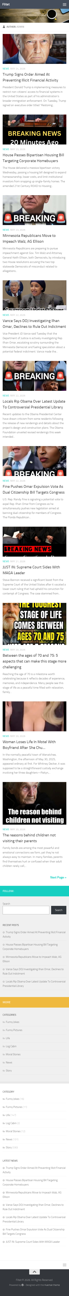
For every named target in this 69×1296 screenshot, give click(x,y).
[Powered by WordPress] (22, 1285)
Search (6, 903)
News (6, 68)
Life (8, 1038)
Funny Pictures (14, 1030)
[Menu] (64, 4)
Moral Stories (13, 1054)
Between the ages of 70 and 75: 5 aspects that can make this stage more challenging (34, 661)
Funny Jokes (12, 1022)
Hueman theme (52, 1285)
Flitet (6, 4)
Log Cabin (11, 1046)
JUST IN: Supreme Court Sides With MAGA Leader (33, 1241)
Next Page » (58, 877)
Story (9, 1070)
